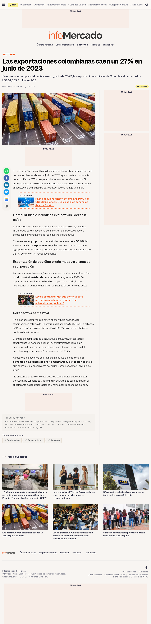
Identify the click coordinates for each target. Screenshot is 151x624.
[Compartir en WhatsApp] (6, 171)
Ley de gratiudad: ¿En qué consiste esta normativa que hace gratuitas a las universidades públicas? (73, 535)
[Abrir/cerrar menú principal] (3, 5)
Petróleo (55, 440)
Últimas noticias (45, 44)
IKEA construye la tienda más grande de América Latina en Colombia (123, 494)
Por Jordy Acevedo (11, 86)
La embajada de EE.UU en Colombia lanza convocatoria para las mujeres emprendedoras (74, 495)
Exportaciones (35, 440)
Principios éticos (120, 577)
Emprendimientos (65, 44)
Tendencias (109, 44)
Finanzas (95, 44)
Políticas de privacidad (138, 575)
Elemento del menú (139, 577)
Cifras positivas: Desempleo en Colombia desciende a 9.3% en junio (124, 534)
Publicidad (143, 572)
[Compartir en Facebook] (6, 178)
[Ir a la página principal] (75, 35)
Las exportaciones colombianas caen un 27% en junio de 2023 (22, 534)
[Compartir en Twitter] (6, 192)
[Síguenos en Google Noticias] (6, 199)
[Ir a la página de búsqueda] (147, 5)
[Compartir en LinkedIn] (6, 185)
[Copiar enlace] (6, 206)
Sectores (82, 44)
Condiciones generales (114, 575)
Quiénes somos (129, 572)
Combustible (13, 440)
